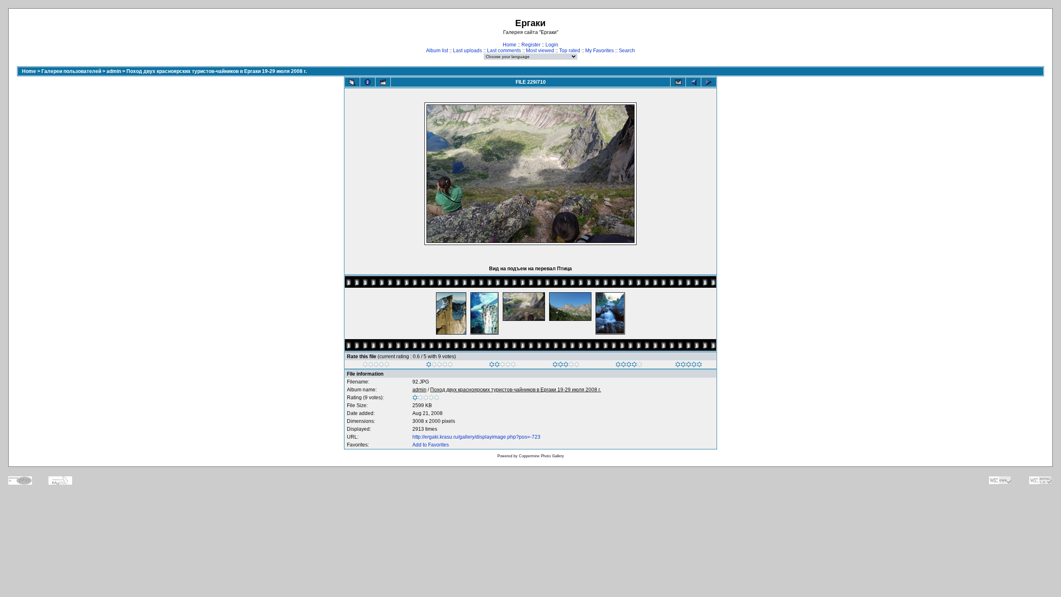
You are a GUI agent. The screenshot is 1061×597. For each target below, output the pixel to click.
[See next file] (708, 82)
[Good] (565, 366)
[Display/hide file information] (367, 82)
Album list (437, 50)
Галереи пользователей (71, 71)
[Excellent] (628, 366)
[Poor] (439, 366)
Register (530, 45)
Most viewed (540, 50)
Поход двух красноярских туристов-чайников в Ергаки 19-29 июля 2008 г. (216, 71)
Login (551, 45)
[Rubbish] (376, 366)
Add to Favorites (430, 445)
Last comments (504, 50)
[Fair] (502, 366)
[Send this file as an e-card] (678, 82)
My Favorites (599, 50)
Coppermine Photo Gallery (541, 456)
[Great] (688, 366)
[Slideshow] (382, 82)
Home (509, 45)
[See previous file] (693, 82)
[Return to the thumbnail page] (352, 82)
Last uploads (467, 50)
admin (114, 71)
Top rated (569, 50)
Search (627, 50)
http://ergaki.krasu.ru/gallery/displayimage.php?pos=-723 (476, 437)
